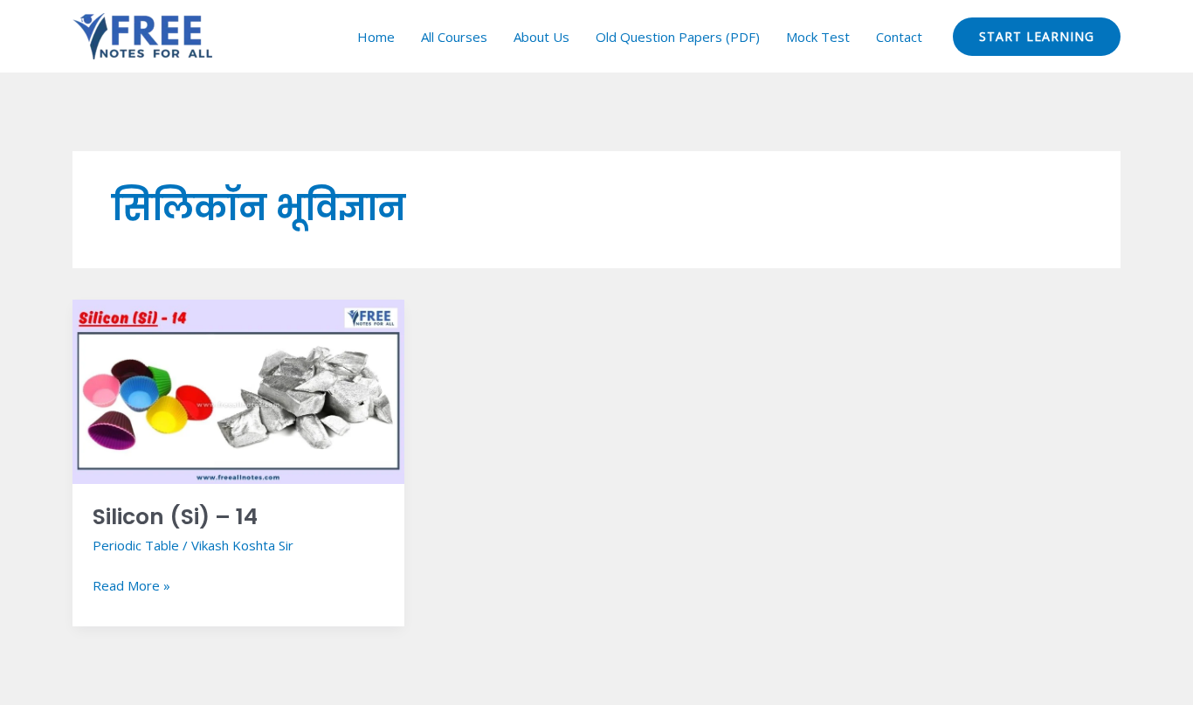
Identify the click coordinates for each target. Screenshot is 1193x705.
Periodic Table (136, 545)
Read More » (131, 584)
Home (376, 36)
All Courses (454, 36)
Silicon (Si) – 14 (175, 516)
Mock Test (818, 36)
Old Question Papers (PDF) (678, 36)
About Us (541, 36)
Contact (899, 36)
